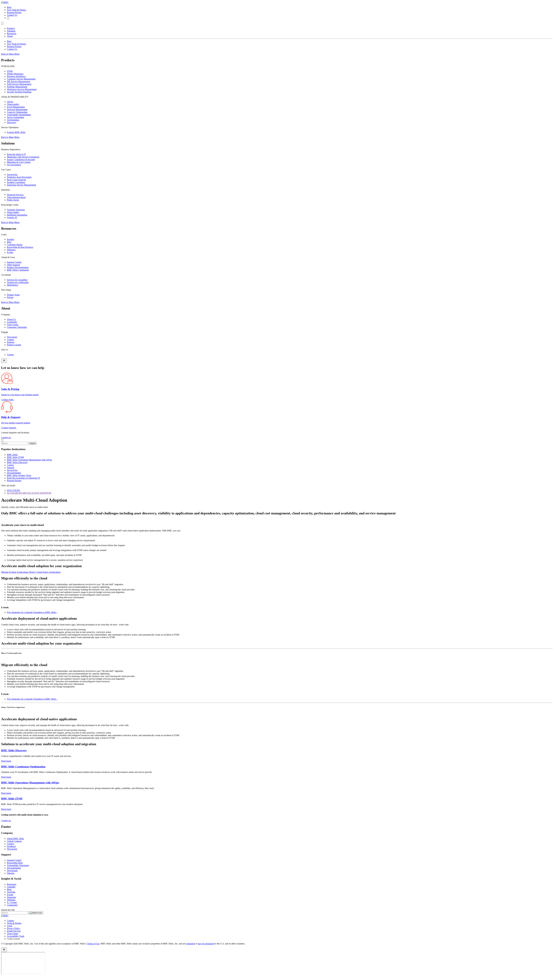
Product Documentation (18, 267)
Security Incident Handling (19, 92)
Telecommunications (16, 197)
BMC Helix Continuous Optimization (23, 766)
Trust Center (12, 324)
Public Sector (13, 200)
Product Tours (13, 295)
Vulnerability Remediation (19, 114)
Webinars (11, 250)
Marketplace (12, 285)
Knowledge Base (15, 863)
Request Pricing (14, 12)
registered (190, 943)
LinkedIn (11, 887)
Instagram (11, 897)
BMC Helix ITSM (15, 457)
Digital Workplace (15, 74)
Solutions (11, 31)
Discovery (11, 122)
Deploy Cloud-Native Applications (45, 572)
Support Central (14, 262)
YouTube (11, 892)
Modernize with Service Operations (23, 157)
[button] (277, 656)
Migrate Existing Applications (15, 572)
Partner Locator (14, 345)
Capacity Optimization (17, 112)
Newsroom (12, 337)
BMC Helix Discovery (17, 462)
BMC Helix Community (18, 270)
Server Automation (15, 117)
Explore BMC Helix (16, 132)
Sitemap (10, 873)
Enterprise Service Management (21, 185)
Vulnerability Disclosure (18, 865)
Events (10, 252)
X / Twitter (12, 902)
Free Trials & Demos (16, 10)
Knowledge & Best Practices (20, 247)
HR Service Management (18, 81)
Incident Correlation (16, 182)
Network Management (17, 109)
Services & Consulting (17, 280)
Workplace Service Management (22, 89)
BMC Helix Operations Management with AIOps (29, 460)
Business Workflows (16, 76)
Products (11, 28)
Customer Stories (15, 244)
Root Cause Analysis (16, 179)
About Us (11, 319)
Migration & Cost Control (18, 162)
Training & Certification (18, 282)
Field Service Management (19, 84)
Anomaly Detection (16, 209)
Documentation (14, 473)
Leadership (12, 322)
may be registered (206, 943)
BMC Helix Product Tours (19, 475)
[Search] (8, 17)
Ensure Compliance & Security (21, 159)
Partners (10, 342)
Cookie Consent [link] (13, 939)
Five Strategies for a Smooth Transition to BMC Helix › (32, 612)
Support (10, 467)
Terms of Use (93, 943)
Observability (13, 104)
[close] (2, 440)
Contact (10, 339)
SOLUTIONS (13, 490)
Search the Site (8, 910)
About (10, 36)
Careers (10, 354)
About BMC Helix (15, 838)
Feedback (11, 846)
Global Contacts (14, 841)
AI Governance (14, 164)
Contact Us (12, 15)
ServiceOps (12, 174)
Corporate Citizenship (17, 327)
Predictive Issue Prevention (19, 177)
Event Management (16, 107)
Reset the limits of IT (16, 154)
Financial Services (15, 194)
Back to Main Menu (10, 54)
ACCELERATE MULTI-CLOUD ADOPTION (29, 493)
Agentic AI (12, 217)
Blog (9, 7)
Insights (10, 239)
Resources (11, 33)
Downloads (12, 870)
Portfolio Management (17, 86)
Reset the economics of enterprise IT (23, 478)
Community (12, 905)
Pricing (10, 297)
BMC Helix (12, 454)
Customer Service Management (21, 79)
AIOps (10, 101)
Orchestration (13, 120)
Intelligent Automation (17, 215)
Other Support (13, 265)
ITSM (9, 71)
